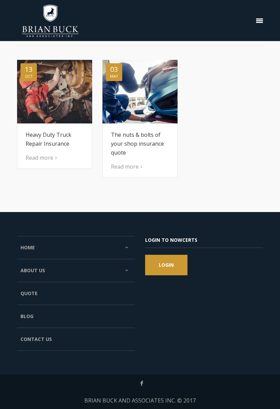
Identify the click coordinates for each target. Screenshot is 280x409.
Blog (26, 316)
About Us (32, 270)
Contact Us (36, 339)
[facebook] (141, 383)
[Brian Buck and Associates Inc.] (50, 20)
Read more (39, 157)
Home (27, 247)
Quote (29, 293)
